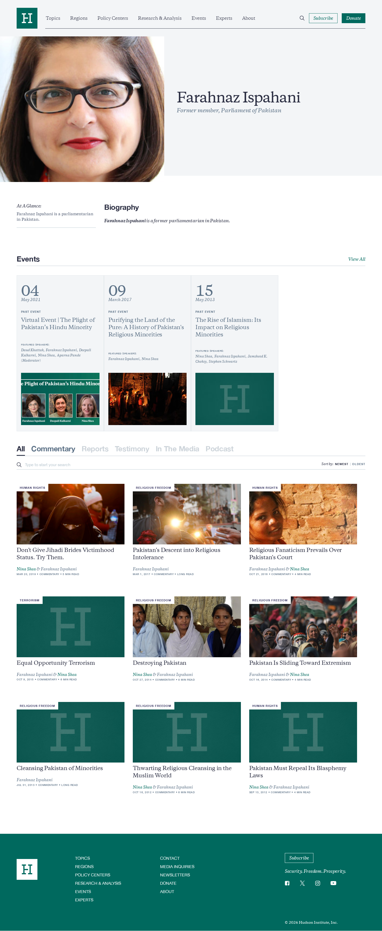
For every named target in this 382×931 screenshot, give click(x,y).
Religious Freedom (153, 487)
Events (199, 18)
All (21, 448)
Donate (168, 883)
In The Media (177, 448)
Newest (341, 464)
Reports (95, 448)
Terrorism (29, 600)
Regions (79, 18)
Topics (53, 18)
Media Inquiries (177, 866)
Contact (170, 858)
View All (356, 259)
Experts (224, 18)
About (248, 18)
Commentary (53, 448)
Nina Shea (26, 569)
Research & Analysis (160, 18)
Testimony (132, 448)
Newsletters (175, 874)
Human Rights (32, 487)
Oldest (358, 464)
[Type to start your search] (19, 465)
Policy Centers (112, 18)
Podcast (220, 448)
